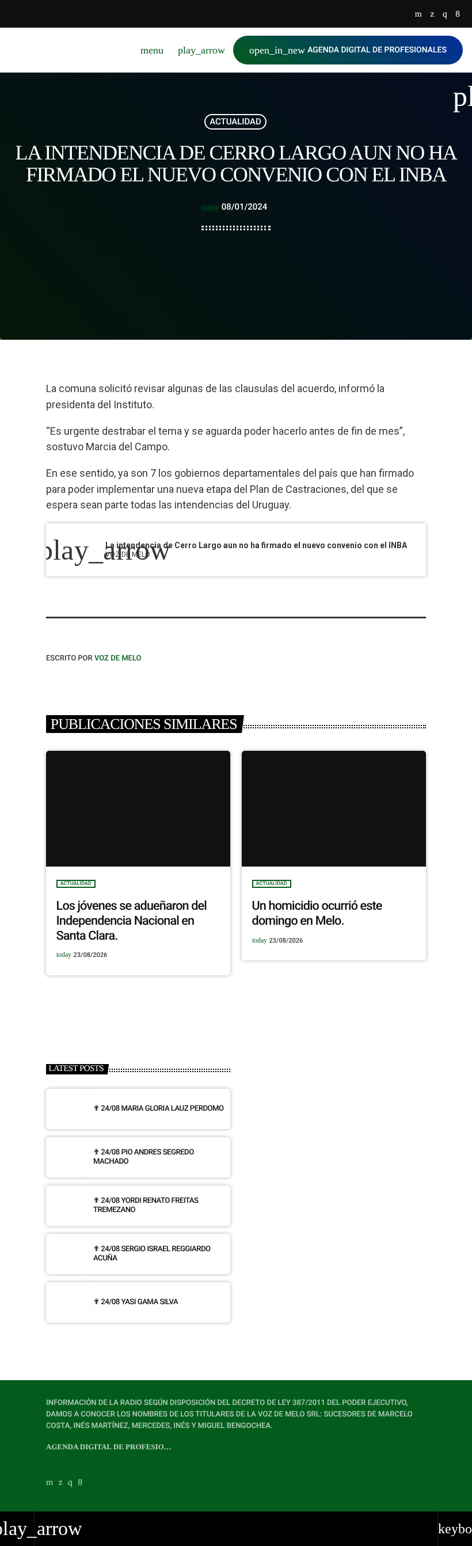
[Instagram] (445, 14)
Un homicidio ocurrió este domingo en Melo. (317, 913)
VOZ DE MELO (118, 658)
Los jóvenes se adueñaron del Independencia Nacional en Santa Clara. (131, 921)
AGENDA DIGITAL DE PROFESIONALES (348, 50)
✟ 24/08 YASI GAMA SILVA (135, 1302)
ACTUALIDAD (235, 121)
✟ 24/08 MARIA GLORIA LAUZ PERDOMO (158, 1108)
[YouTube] (418, 14)
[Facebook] (457, 14)
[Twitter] (432, 14)
